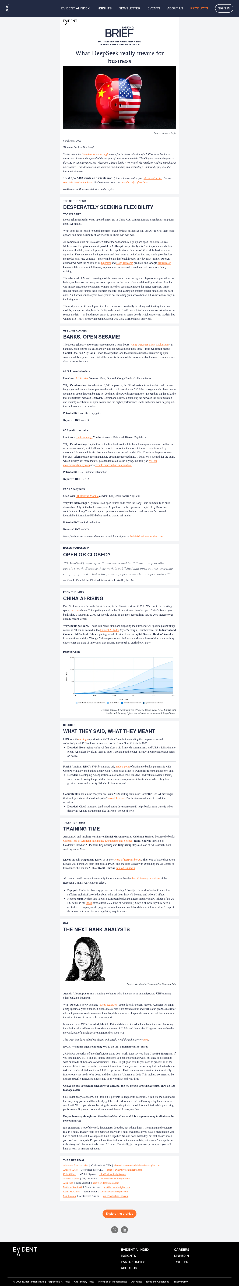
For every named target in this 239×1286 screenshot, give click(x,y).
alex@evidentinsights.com (106, 1182)
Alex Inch (68, 1182)
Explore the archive (119, 1214)
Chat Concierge (84, 437)
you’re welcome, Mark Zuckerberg (150, 344)
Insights (104, 8)
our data (75, 610)
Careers (181, 1249)
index (89, 903)
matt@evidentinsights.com (117, 1187)
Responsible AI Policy (58, 1281)
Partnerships (133, 1261)
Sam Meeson (69, 1195)
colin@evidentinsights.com (112, 1174)
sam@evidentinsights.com (115, 1195)
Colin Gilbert (69, 1174)
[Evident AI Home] (7, 8)
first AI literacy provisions (145, 878)
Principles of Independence (112, 1281)
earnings (83, 739)
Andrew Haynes (71, 1178)
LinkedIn (181, 1255)
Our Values (136, 1281)
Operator (106, 262)
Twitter (181, 1261)
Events (153, 8)
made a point (122, 766)
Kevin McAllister (71, 1191)
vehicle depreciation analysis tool (113, 465)
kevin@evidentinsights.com (114, 1191)
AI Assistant (82, 378)
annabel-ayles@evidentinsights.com (124, 1169)
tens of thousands (116, 798)
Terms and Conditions (157, 1281)
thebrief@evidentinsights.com (146, 536)
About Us (175, 8)
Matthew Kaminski (72, 1187)
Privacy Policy (180, 1281)
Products (199, 8)
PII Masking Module (87, 496)
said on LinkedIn (125, 868)
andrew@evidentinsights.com (115, 1178)
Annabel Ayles (70, 1169)
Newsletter (129, 8)
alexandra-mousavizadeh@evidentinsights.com (137, 1165)
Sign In (224, 8)
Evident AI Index (75, 8)
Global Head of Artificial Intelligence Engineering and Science (97, 840)
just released (164, 262)
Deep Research (124, 262)
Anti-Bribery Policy (84, 1281)
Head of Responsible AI (127, 859)
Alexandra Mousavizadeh (75, 1165)
